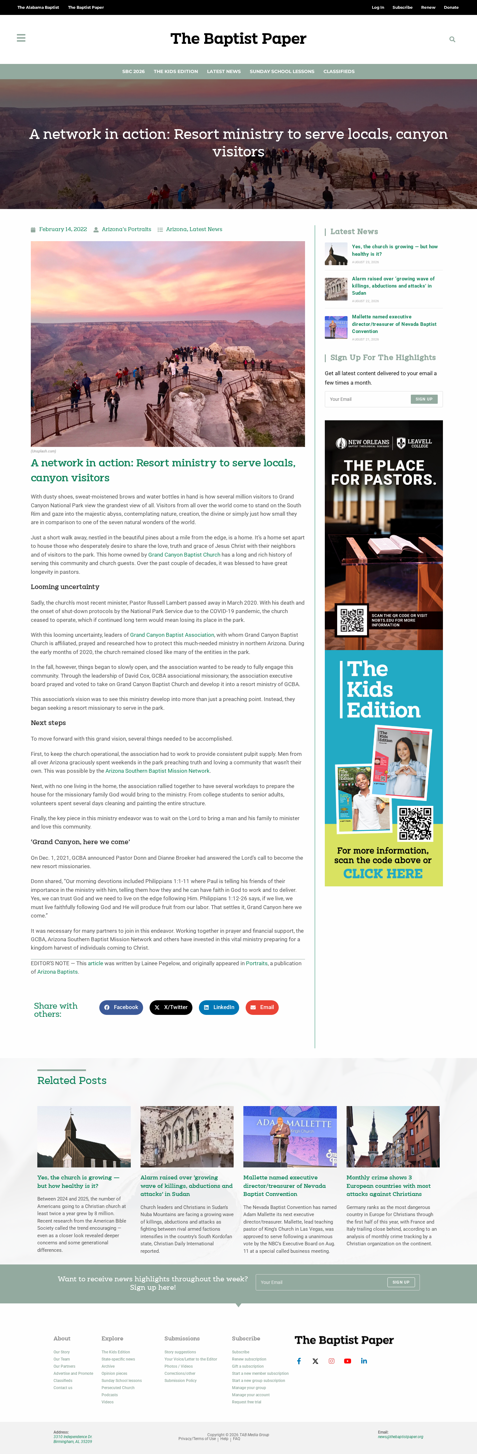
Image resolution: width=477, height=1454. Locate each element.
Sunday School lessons (122, 1380)
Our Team (62, 1359)
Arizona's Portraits (126, 229)
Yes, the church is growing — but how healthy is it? (395, 250)
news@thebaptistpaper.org (400, 1437)
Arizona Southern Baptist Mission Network (157, 771)
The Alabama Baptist (38, 7)
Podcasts (110, 1395)
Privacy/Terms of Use (197, 1439)
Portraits (257, 963)
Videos (108, 1402)
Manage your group (249, 1388)
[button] (452, 39)
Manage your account (251, 1395)
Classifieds (339, 71)
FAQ (236, 1439)
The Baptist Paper (86, 7)
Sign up (424, 399)
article (95, 963)
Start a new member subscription (260, 1373)
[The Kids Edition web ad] (384, 768)
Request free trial (246, 1402)
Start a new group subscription (258, 1380)
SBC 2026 (133, 71)
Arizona (176, 229)
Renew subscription (249, 1359)
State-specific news (118, 1359)
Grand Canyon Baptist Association (172, 635)
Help (224, 1439)
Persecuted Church (118, 1388)
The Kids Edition (176, 71)
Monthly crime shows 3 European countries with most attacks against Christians (389, 1186)
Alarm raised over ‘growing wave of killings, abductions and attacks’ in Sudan (393, 286)
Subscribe (240, 1352)
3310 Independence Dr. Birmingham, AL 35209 (73, 1439)
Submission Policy (181, 1380)
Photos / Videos (179, 1366)
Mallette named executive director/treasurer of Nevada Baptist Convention (394, 324)
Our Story (62, 1352)
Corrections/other (180, 1373)
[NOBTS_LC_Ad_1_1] (384, 535)
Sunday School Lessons (282, 71)
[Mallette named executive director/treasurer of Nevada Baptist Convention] (336, 327)
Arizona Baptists (57, 972)
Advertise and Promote (73, 1373)
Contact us (63, 1388)
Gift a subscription (248, 1366)
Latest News (224, 71)
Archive (108, 1366)
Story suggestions (180, 1352)
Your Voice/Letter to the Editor (191, 1359)
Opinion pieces (114, 1373)
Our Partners (64, 1366)
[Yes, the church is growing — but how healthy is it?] (336, 253)
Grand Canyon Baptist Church (184, 555)
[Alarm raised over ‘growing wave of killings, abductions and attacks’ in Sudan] (336, 289)
